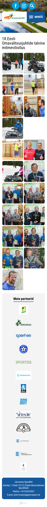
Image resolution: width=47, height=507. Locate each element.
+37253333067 (27, 491)
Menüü (39, 16)
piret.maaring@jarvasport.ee (27, 494)
